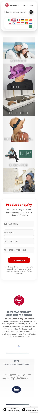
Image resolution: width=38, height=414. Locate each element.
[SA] (30, 26)
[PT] (26, 23)
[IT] (10, 20)
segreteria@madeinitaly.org (16, 379)
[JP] (10, 23)
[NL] (22, 23)
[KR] (14, 23)
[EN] (14, 20)
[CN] (30, 20)
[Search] (31, 12)
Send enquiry (19, 260)
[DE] (22, 20)
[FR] (18, 20)
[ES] (26, 20)
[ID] (18, 23)
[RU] (30, 23)
